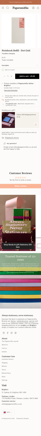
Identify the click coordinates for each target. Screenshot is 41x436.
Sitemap (4, 380)
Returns (4, 366)
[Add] (36, 124)
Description (5, 65)
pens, (27, 321)
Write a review (20, 186)
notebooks (20, 321)
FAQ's (3, 377)
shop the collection (31, 270)
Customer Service (7, 359)
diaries (13, 321)
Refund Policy (6, 373)
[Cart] (38, 8)
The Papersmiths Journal (10, 341)
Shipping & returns (12, 138)
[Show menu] (3, 8)
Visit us (5, 270)
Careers (4, 352)
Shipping (4, 363)
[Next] (38, 2)
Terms (4, 370)
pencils (32, 321)
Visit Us (4, 348)
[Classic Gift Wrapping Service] (8, 120)
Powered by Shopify (22, 418)
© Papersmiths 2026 (8, 418)
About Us (5, 345)
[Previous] (3, 2)
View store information (10, 90)
